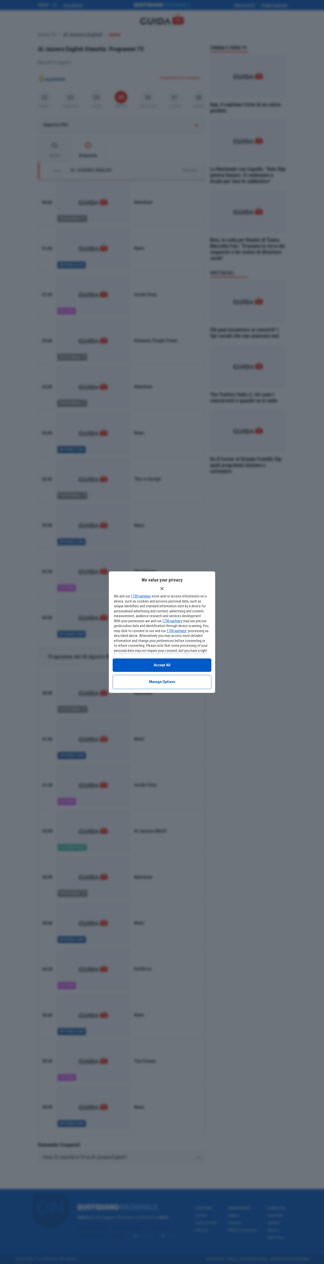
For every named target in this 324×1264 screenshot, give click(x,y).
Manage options (162, 681)
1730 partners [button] (141, 596)
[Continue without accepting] (162, 589)
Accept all (162, 665)
